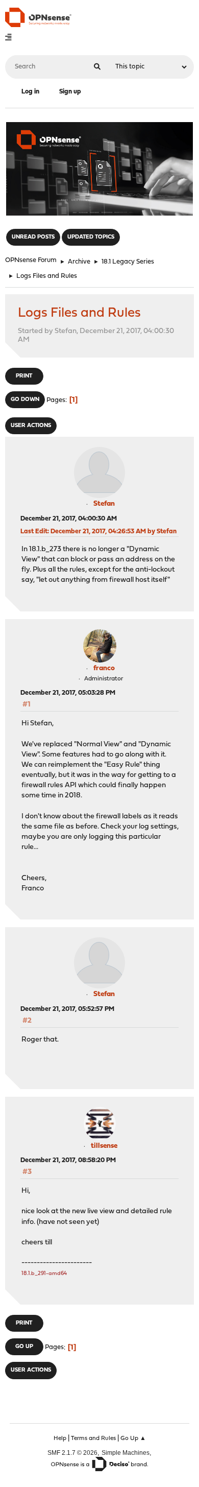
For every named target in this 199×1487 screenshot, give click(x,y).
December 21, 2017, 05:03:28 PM (67, 693)
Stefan (104, 504)
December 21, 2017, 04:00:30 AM (68, 518)
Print (24, 376)
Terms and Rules (93, 1438)
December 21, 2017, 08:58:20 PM (68, 1160)
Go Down (25, 400)
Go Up (24, 1347)
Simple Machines (126, 1452)
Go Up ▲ (133, 1438)
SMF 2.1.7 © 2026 (72, 1452)
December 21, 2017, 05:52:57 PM (67, 1009)
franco (104, 668)
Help (60, 1438)
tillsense (104, 1146)
